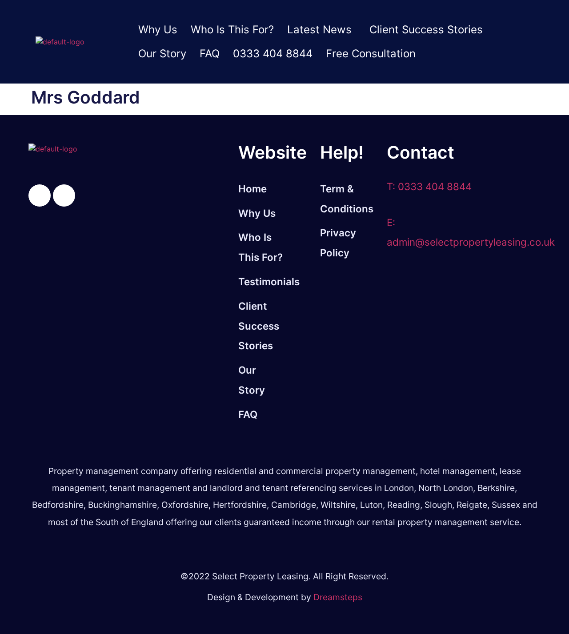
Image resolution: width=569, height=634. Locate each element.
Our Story (162, 53)
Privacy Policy (338, 243)
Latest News (319, 29)
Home (252, 189)
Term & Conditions (346, 199)
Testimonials (261, 281)
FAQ (210, 53)
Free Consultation (371, 53)
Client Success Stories (426, 29)
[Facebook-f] (39, 195)
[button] (321, 30)
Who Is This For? (232, 29)
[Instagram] (64, 195)
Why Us (157, 29)
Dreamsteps (337, 597)
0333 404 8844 (273, 53)
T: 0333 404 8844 (429, 186)
